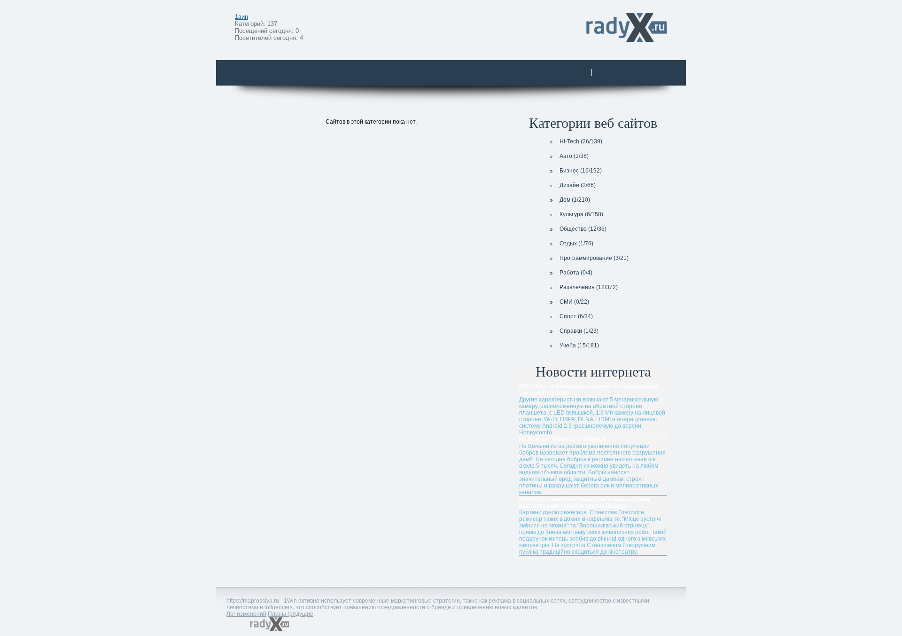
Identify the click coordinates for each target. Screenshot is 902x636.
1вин (241, 16)
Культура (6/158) (581, 214)
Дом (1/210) (575, 199)
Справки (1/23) (579, 331)
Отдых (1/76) (576, 243)
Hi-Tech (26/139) (581, 141)
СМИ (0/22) (574, 301)
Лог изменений (246, 614)
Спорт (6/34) (576, 316)
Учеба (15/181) (579, 345)
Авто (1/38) (574, 156)
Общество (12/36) (583, 229)
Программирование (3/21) (594, 258)
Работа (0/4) (576, 272)
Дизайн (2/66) (578, 185)
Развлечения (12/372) (589, 287)
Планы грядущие (290, 614)
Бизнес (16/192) (581, 170)
